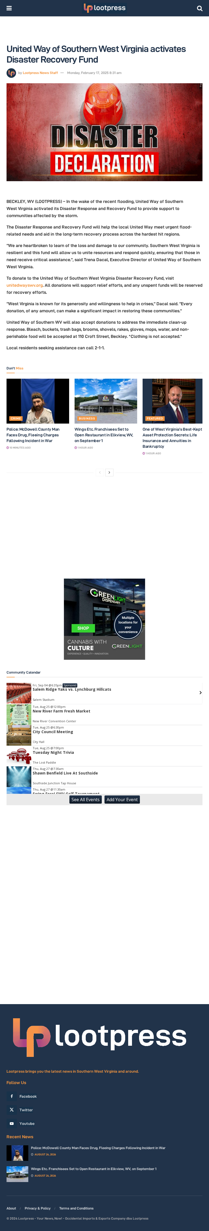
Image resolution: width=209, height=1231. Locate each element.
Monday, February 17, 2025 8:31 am (94, 73)
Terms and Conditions (76, 1208)
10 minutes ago (20, 447)
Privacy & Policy (38, 1208)
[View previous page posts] (100, 472)
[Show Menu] (9, 8)
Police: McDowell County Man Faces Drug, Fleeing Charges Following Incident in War (33, 435)
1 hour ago (85, 447)
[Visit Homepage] (104, 8)
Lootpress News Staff (40, 73)
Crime (16, 418)
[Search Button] (199, 8)
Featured (155, 418)
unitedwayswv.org (25, 285)
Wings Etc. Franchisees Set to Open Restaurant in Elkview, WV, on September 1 (104, 435)
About (11, 1208)
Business (87, 418)
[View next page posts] (109, 472)
